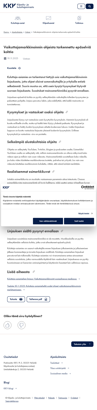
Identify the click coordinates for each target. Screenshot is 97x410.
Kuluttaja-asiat (18, 23)
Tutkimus (79, 23)
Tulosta (13, 299)
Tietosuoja (62, 397)
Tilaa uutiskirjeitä (58, 368)
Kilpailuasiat (48, 23)
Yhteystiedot (39, 397)
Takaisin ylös (80, 344)
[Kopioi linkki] (67, 112)
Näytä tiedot (83, 213)
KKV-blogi (9, 388)
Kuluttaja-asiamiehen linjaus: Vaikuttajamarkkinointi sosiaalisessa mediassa (42, 278)
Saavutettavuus (11, 401)
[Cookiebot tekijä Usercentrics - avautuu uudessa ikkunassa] (83, 187)
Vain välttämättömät (48, 221)
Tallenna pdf (35, 299)
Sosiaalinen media (59, 373)
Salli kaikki (79, 221)
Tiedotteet (55, 362)
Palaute (51, 397)
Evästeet (74, 397)
